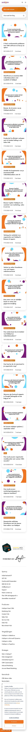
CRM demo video (7, 678)
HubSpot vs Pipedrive (8, 644)
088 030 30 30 (6, 584)
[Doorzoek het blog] (23, 15)
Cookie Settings (5, 730)
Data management (7, 657)
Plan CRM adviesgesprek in (9, 596)
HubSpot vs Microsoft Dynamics (11, 638)
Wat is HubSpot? (7, 654)
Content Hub (5, 614)
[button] (22, 2)
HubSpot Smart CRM (8, 608)
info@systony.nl (6, 587)
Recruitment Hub (7, 626)
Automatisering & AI (7, 660)
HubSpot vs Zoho (7, 641)
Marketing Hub (6, 611)
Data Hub (4, 623)
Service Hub (5, 620)
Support (4, 590)
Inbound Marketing (7, 665)
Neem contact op (7, 593)
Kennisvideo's (5, 681)
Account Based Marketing (9, 668)
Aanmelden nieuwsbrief (8, 598)
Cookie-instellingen (14, 717)
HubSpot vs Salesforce (8, 635)
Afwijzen (14, 725)
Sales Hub (5, 617)
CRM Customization (7, 663)
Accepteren (14, 721)
